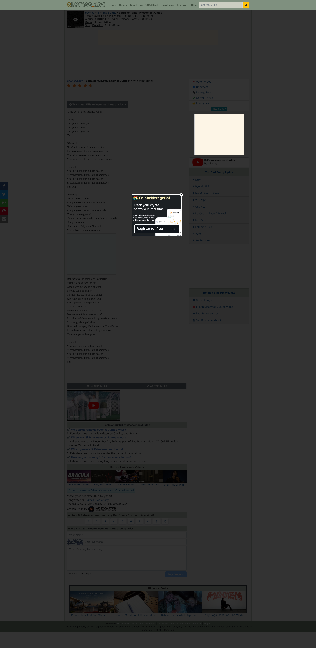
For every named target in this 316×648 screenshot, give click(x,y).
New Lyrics (136, 5)
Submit (123, 5)
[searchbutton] (246, 5)
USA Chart (151, 5)
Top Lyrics (182, 5)
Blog (194, 5)
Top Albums (167, 5)
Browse (112, 5)
